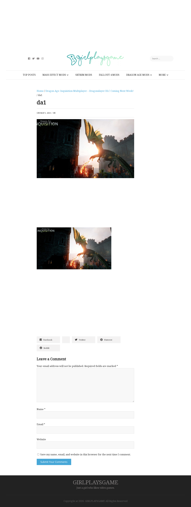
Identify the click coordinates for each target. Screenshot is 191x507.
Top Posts (29, 74)
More (162, 74)
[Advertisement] (95, 25)
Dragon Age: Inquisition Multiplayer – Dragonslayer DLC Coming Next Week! (90, 91)
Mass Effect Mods (54, 74)
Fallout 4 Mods (109, 74)
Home (40, 91)
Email (41, 424)
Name (41, 409)
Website (41, 439)
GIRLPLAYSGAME (95, 482)
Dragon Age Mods (137, 74)
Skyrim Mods (83, 74)
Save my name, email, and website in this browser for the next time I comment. (85, 454)
